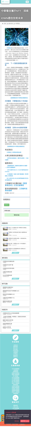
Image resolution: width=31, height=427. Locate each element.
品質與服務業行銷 (7, 323)
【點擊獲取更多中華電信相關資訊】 (19, 98)
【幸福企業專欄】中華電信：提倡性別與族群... (15, 316)
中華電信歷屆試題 (16, 152)
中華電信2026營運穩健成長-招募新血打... (17, 248)
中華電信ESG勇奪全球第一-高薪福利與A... (17, 238)
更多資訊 (17, 421)
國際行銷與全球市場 (8, 320)
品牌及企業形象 (7, 327)
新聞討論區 (7, 210)
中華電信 (17, 23)
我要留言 (6, 205)
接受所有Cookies (25, 421)
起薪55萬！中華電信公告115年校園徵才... (17, 243)
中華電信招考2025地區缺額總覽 (11, 313)
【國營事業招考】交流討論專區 (16, 184)
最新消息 (10, 23)
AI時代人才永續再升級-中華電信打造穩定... (17, 227)
